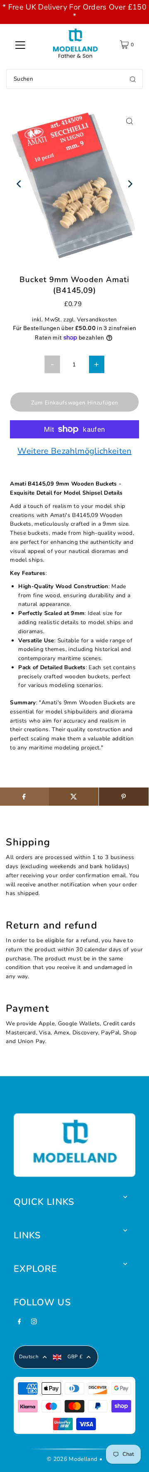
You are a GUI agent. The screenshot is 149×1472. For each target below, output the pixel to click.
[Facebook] (19, 1324)
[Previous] (19, 184)
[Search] (133, 79)
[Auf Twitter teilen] (74, 796)
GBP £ (75, 1356)
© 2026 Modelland (72, 1459)
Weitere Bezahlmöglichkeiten (74, 452)
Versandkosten (97, 319)
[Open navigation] (20, 44)
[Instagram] (34, 1324)
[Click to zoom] (129, 121)
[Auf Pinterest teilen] (124, 796)
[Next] (129, 184)
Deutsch (28, 1356)
